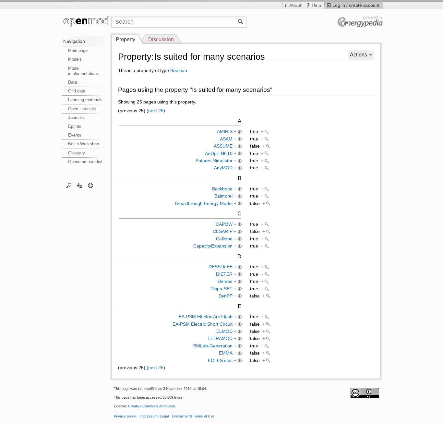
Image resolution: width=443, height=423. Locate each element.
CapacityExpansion (213, 246)
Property (125, 39)
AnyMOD (223, 167)
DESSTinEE (221, 266)
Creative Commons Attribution (151, 406)
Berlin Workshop (83, 143)
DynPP (226, 296)
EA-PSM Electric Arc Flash (206, 316)
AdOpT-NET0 (219, 153)
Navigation (74, 41)
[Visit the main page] (86, 22)
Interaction (80, 185)
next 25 (155, 110)
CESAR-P (223, 231)
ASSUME (223, 146)
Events (74, 135)
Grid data (76, 91)
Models (75, 59)
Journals (76, 117)
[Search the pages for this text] (241, 21)
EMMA (226, 353)
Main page (78, 50)
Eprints (74, 126)
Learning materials (85, 99)
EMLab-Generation (213, 346)
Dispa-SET (221, 288)
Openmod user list (85, 161)
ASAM (226, 139)
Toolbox (91, 185)
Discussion (161, 39)
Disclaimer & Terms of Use (193, 416)
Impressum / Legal (154, 416)
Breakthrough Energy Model (204, 203)
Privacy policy (125, 416)
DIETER (224, 274)
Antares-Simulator (214, 160)
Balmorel (223, 196)
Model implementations (83, 71)
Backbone (222, 189)
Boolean (178, 70)
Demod (225, 281)
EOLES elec (220, 360)
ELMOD (224, 331)
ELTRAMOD (220, 338)
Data (72, 82)
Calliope (224, 238)
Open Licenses (82, 108)
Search (69, 185)
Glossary (76, 153)
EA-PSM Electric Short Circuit (203, 324)
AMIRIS (225, 131)
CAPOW (224, 224)
